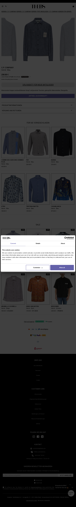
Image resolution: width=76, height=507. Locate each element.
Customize (36, 267)
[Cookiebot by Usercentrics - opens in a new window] (66, 238)
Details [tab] (38, 243)
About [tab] (63, 243)
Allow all (62, 267)
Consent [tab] (13, 243)
